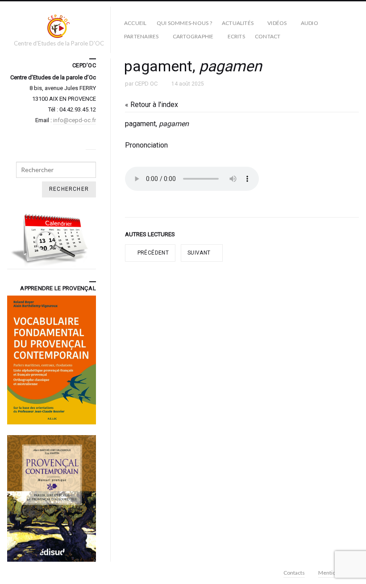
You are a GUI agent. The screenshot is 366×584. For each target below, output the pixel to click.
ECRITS (236, 36)
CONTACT (268, 36)
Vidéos (277, 23)
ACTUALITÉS (238, 23)
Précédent (152, 253)
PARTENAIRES (141, 36)
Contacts (294, 572)
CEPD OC (146, 83)
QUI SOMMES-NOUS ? (184, 23)
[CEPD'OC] (59, 26)
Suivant (199, 253)
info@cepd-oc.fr (74, 120)
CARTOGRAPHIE (193, 36)
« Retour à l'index (151, 104)
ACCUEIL (135, 23)
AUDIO (309, 23)
